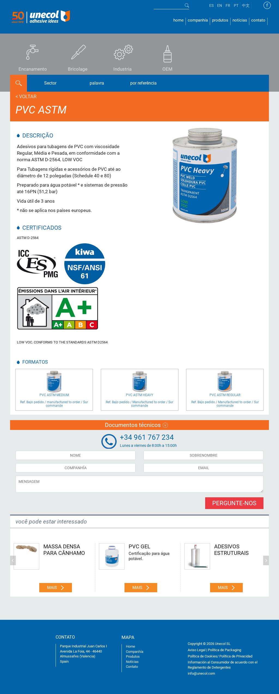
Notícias (239, 20)
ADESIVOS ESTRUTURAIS (231, 549)
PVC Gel (139, 546)
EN (219, 5)
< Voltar (26, 96)
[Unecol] (40, 16)
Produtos (220, 20)
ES (211, 5)
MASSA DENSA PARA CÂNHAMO (64, 549)
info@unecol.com (201, 673)
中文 (246, 5)
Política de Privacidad (235, 656)
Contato (258, 20)
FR (228, 5)
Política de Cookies (202, 656)
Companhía (198, 20)
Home (178, 20)
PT (236, 5)
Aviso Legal (196, 650)
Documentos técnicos (133, 425)
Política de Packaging (224, 650)
